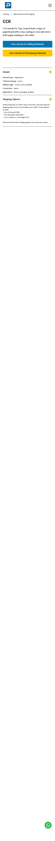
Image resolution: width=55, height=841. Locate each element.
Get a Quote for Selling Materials (27, 44)
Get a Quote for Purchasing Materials (27, 53)
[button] (49, 5)
